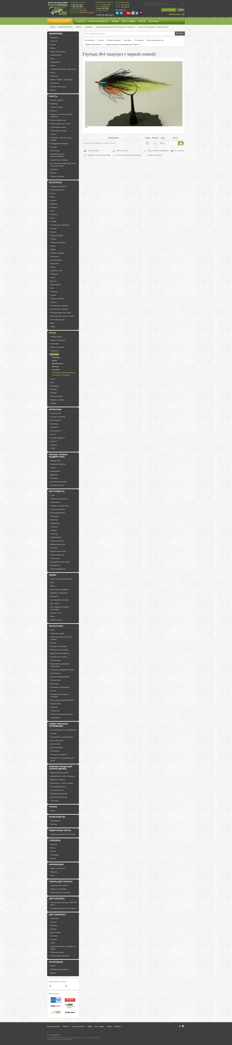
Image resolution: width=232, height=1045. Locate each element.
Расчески (54, 534)
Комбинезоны (55, 55)
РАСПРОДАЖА (56, 962)
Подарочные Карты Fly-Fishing (62, 834)
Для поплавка (57, 899)
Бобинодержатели (57, 513)
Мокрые (53, 393)
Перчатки (54, 76)
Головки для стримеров (59, 225)
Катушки (53, 111)
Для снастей (55, 744)
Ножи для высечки (57, 509)
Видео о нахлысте (57, 868)
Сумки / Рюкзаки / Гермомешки (58, 725)
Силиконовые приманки (59, 956)
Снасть (53, 96)
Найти (180, 33)
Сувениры (55, 840)
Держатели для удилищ (59, 653)
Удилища (54, 104)
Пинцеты (53, 548)
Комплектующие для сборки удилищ (60, 768)
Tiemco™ (54, 445)
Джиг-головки (55, 932)
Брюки (52, 66)
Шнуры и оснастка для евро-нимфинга (61, 115)
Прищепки (54, 516)
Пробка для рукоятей (58, 794)
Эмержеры (54, 386)
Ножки (52, 267)
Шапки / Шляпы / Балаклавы (61, 80)
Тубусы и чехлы (56, 107)
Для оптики (54, 603)
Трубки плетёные (57, 299)
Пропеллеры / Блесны (59, 309)
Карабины (54, 169)
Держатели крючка (57, 780)
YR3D (52, 448)
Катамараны (55, 821)
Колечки (53, 147)
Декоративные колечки (59, 773)
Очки (52, 630)
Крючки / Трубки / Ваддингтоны (58, 456)
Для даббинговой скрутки (60, 562)
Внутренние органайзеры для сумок (62, 759)
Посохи (53, 691)
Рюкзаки (53, 733)
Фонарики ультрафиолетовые (62, 670)
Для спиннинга (57, 915)
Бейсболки (54, 83)
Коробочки (55, 409)
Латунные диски (56, 235)
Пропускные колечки (58, 797)
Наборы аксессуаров (58, 646)
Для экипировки (56, 747)
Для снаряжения (57, 740)
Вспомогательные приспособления (57, 155)
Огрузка (53, 173)
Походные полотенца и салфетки (59, 695)
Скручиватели (55, 537)
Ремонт (53, 90)
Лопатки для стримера (59, 306)
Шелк (52, 211)
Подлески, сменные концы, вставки (61, 139)
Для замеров (55, 673)
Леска (52, 943)
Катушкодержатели (57, 787)
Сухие (52, 379)
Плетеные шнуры (57, 952)
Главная (52, 27)
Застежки (54, 936)
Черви (52, 327)
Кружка (53, 858)
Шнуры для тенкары (58, 889)
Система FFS (55, 413)
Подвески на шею (57, 633)
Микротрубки (55, 284)
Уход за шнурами (57, 176)
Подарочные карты (60, 830)
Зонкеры (55, 366)
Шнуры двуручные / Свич (60, 124)
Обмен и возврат (114, 40)
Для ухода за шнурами (59, 589)
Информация (56, 864)
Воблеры (53, 925)
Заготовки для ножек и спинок (62, 316)
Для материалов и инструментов (63, 730)
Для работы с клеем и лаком (61, 783)
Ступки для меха (57, 541)
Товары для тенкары (61, 882)
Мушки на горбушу (57, 340)
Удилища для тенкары (59, 885)
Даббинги (54, 204)
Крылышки (54, 263)
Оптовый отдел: (123, 2)
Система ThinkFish (57, 417)
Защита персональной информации (59, 1039)
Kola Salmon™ (56, 431)
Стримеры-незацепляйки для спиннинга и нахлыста (115, 27)
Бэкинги (53, 134)
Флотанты (54, 596)
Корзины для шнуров (58, 657)
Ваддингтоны (55, 461)
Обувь (52, 48)
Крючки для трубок (57, 464)
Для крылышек (56, 260)
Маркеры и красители (59, 593)
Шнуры (53, 973)
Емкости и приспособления (61, 579)
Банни (54, 360)
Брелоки (53, 844)
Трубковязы (55, 523)
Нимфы (53, 403)
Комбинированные (57, 569)
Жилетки (53, 41)
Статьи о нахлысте (98, 21)
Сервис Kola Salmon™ (93, 44)
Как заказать (90, 40)
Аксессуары (55, 558)
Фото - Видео (129, 21)
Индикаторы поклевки (59, 160)
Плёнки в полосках (57, 242)
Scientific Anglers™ (57, 438)
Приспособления (57, 555)
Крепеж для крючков (58, 482)
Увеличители (55, 502)
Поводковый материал (59, 144)
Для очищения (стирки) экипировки (59, 608)
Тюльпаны (54, 801)
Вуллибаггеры (57, 363)
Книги (52, 875)
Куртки (53, 44)
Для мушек (54, 684)
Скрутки (53, 302)
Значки (53, 851)
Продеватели (55, 704)
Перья (52, 193)
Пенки (52, 277)
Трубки (53, 468)
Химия (52, 575)
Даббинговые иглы (57, 544)
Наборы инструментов (59, 506)
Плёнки (53, 239)
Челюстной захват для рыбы (61, 714)
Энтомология (55, 680)
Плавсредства (57, 817)
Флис (52, 58)
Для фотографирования (60, 677)
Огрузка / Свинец (57, 253)
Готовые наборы (56, 100)
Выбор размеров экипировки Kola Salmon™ (123, 44)
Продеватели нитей (58, 551)
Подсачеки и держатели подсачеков (59, 665)
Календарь (54, 855)
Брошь (53, 848)
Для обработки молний (59, 600)
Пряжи (53, 246)
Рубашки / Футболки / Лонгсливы (63, 69)
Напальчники (55, 660)
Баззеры (53, 389)
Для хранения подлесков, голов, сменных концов (63, 164)
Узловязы (54, 527)
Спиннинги (54, 918)
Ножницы (54, 520)
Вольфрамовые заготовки (60, 313)
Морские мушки (56, 396)
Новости (80, 21)
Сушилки (53, 707)
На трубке (56, 370)
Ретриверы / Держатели (59, 687)
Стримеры (89, 27)
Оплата (101, 40)
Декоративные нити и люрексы (62, 776)
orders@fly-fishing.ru (78, 9)
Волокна (53, 214)
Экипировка (56, 34)
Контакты (154, 21)
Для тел (53, 281)
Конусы (53, 232)
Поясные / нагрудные (58, 754)
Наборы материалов (58, 186)
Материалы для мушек (59, 969)
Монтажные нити (57, 190)
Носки (52, 73)
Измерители (55, 565)
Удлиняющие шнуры (58, 131)
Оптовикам (139, 40)
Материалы (55, 183)
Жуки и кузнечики (57, 347)
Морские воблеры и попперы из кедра (63, 947)
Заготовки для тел (57, 320)
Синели (53, 200)
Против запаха (56, 620)
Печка (52, 811)
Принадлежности (57, 485)
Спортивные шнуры (58, 127)
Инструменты (57, 491)
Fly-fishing (54, 424)
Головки (53, 221)
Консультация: (102, 10)
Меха (52, 197)
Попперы (54, 274)
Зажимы (53, 530)
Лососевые (54, 344)
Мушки (115, 21)
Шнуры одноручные (58, 120)
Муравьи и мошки (57, 400)
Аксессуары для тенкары (60, 892)
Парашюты (54, 351)
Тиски (52, 495)
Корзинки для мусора (58, 499)
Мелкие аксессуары (58, 87)
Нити (52, 288)
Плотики (53, 824)
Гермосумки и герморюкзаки (61, 737)
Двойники (54, 475)
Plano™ (53, 434)
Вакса (52, 586)
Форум (142, 21)
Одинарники (55, 471)
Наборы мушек (56, 337)
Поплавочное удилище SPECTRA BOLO (63, 903)
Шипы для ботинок (57, 51)
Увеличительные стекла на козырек (61, 638)
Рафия (53, 249)
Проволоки (54, 256)
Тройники (54, 478)
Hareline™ (54, 427)
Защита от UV (55, 613)
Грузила (53, 929)
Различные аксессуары (59, 650)
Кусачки (53, 643)
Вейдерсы (54, 37)
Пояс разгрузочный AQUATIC (61, 700)
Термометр (54, 711)
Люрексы (54, 207)
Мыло (52, 616)
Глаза (52, 218)
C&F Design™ (55, 420)
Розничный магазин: (104, 2)
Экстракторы (55, 718)
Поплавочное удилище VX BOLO (63, 908)
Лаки (52, 582)
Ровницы (53, 292)
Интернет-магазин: (78, 2)
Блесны (53, 922)
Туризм (53, 807)
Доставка (127, 40)
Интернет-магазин (59, 21)
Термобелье (55, 62)
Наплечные (54, 751)
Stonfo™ (53, 441)
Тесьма (53, 295)
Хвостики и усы (56, 270)
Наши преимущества (155, 40)
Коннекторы (55, 151)
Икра (52, 323)
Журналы (54, 872)
